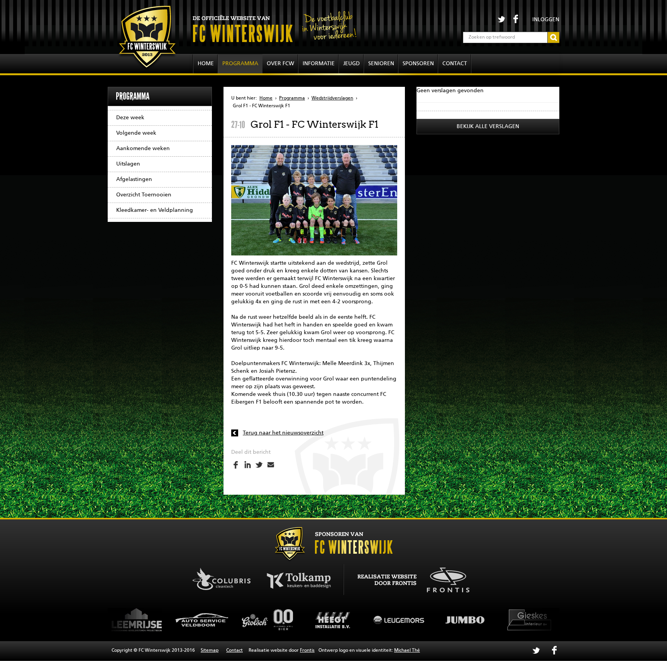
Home (206, 63)
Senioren (381, 63)
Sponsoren (418, 63)
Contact (454, 63)
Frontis (307, 650)
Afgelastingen (134, 179)
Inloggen (545, 19)
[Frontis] (444, 578)
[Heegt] (269, 619)
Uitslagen (128, 164)
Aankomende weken (143, 148)
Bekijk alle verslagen (488, 126)
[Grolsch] (203, 619)
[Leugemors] (334, 619)
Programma (240, 63)
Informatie (319, 63)
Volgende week (136, 133)
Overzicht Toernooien (143, 195)
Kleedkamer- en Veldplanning (154, 210)
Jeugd (351, 63)
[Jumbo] (400, 619)
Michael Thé (407, 650)
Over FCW (280, 63)
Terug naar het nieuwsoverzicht (283, 433)
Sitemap (209, 650)
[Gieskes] (466, 619)
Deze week (130, 117)
